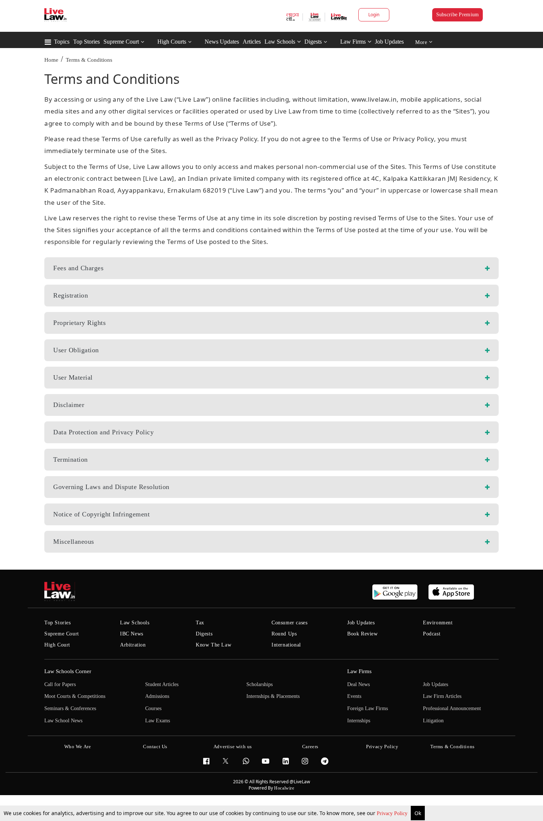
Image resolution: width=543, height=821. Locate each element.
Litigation (433, 720)
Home (51, 60)
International (286, 645)
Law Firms (353, 41)
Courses (153, 708)
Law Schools (279, 41)
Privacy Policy (393, 813)
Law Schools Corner (67, 671)
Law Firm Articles (442, 696)
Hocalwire (284, 788)
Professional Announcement (452, 708)
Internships (358, 720)
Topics (61, 41)
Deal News (358, 684)
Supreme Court (121, 41)
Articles (252, 41)
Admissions (157, 696)
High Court (57, 645)
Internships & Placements (273, 696)
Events (354, 696)
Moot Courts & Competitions (74, 696)
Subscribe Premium (457, 14)
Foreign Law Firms (367, 708)
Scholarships (259, 684)
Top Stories (86, 41)
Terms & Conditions (89, 60)
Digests (313, 41)
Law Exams (157, 720)
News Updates (222, 41)
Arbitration (133, 645)
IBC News (131, 634)
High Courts (171, 41)
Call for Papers (60, 684)
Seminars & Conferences (70, 708)
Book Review (362, 634)
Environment (438, 622)
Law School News (63, 720)
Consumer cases (289, 622)
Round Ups (284, 634)
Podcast (431, 634)
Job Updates (389, 41)
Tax (200, 622)
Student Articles (161, 684)
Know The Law (213, 645)
